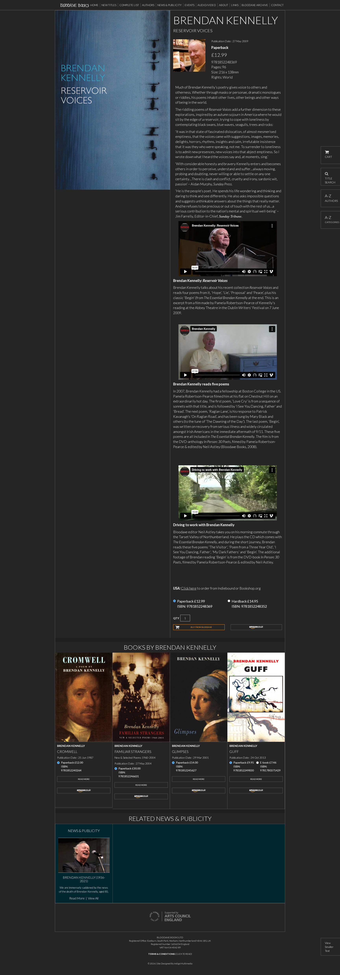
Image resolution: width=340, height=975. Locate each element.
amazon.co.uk (256, 627)
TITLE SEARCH (330, 179)
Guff (234, 751)
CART (328, 156)
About (223, 5)
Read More (84, 779)
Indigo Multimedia (183, 963)
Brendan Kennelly (71, 745)
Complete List (129, 5)
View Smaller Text (329, 946)
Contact (277, 5)
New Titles (109, 5)
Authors (148, 5)
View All (93, 898)
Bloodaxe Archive (255, 5)
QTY (176, 618)
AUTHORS (330, 198)
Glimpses (180, 751)
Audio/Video (207, 5)
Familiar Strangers (133, 751)
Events (189, 5)
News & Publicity (169, 5)
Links (234, 5)
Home (94, 5)
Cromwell (67, 751)
